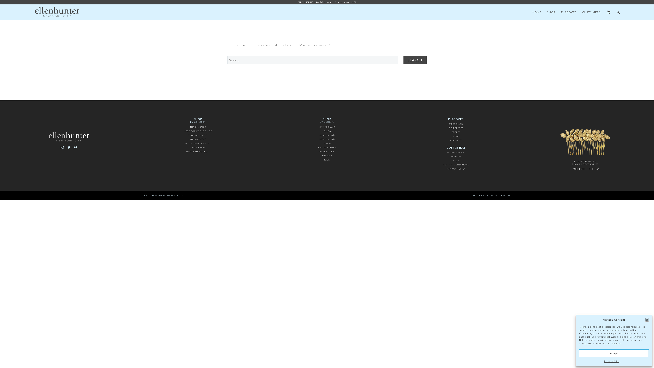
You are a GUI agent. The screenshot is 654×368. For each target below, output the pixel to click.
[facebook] (69, 147)
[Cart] (609, 12)
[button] (647, 319)
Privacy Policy (612, 361)
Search (415, 60)
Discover (569, 12)
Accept (614, 353)
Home (537, 12)
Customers (591, 12)
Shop (551, 12)
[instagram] (62, 147)
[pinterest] (75, 147)
